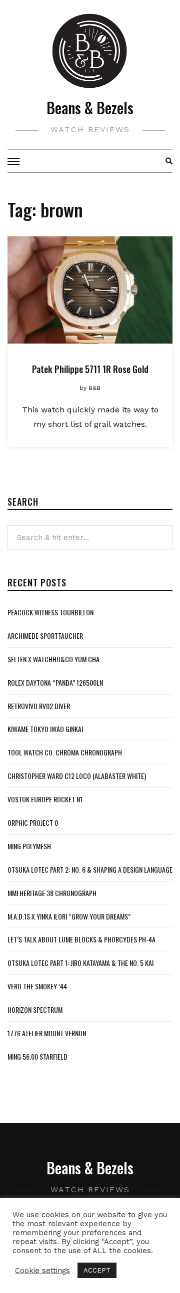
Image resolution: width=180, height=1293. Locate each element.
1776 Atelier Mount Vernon (47, 1033)
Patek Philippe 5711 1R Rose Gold (90, 369)
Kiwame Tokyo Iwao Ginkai (45, 729)
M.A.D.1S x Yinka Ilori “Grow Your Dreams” (69, 916)
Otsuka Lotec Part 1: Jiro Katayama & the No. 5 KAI (81, 962)
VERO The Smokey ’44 (37, 986)
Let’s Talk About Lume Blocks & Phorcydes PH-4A (82, 939)
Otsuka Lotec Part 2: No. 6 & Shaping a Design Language (90, 869)
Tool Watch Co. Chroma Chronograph (65, 752)
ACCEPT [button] (97, 1270)
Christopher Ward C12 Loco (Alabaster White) (77, 775)
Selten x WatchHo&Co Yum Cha (54, 659)
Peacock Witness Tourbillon (51, 612)
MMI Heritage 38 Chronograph (52, 893)
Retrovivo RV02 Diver (39, 706)
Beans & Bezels (90, 107)
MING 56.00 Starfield (38, 1056)
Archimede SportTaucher (45, 635)
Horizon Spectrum (35, 1009)
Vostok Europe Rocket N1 (45, 799)
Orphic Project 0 (33, 822)
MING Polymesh (29, 846)
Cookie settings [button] (42, 1270)
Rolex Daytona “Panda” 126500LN (55, 682)
